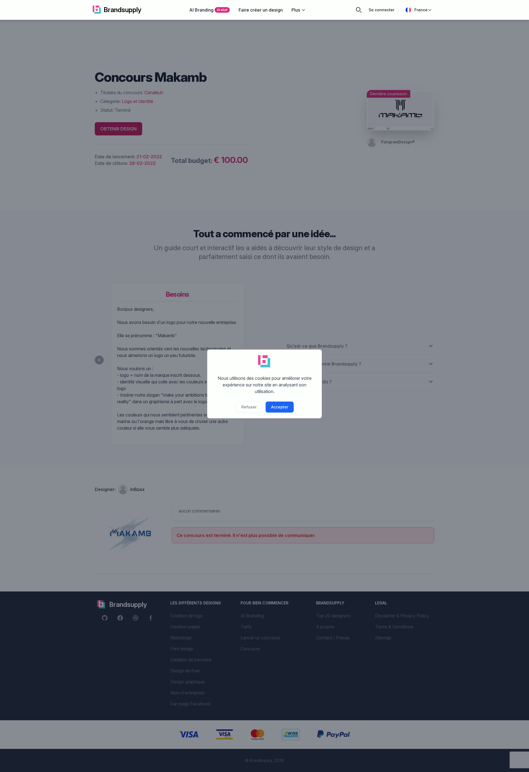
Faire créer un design (261, 10)
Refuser (249, 407)
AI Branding (208, 10)
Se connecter (381, 9)
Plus (296, 10)
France (421, 9)
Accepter (279, 407)
